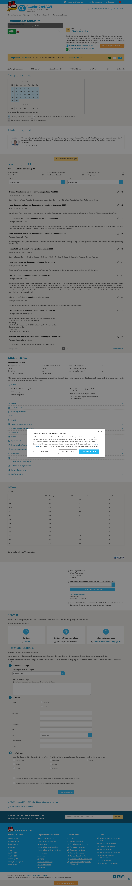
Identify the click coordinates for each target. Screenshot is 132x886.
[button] (40, 452)
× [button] (101, 431)
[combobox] (99, 431)
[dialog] (66, 443)
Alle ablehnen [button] (68, 451)
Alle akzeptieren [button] (89, 451)
